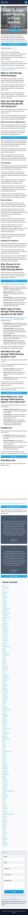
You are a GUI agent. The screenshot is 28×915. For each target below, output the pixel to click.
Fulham (4, 724)
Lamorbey (4, 722)
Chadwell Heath (6, 728)
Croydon (4, 759)
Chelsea (4, 686)
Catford (4, 657)
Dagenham (4, 734)
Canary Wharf (8, 503)
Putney (4, 730)
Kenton (4, 805)
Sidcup (4, 717)
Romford (4, 763)
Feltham (4, 837)
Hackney (4, 598)
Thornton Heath (6, 738)
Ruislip (4, 841)
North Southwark (6, 608)
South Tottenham (6, 646)
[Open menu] (26, 2)
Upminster (4, 797)
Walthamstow (5, 669)
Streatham (4, 701)
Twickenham (5, 807)
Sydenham (4, 688)
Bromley (3, 503)
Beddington (5, 768)
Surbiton (4, 818)
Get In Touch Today (14, 44)
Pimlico (4, 650)
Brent (3, 740)
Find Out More (14, 280)
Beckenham (5, 707)
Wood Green (5, 690)
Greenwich (4, 604)
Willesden (4, 736)
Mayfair (4, 648)
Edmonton (4, 713)
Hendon (4, 747)
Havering (4, 782)
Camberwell (5, 627)
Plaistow (4, 602)
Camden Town (5, 652)
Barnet (3, 776)
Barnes (4, 749)
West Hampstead (6, 709)
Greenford (4, 812)
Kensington (5, 698)
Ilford (3, 671)
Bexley (4, 742)
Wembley (4, 778)
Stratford (4, 600)
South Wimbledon (6, 751)
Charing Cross (5, 629)
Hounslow (4, 822)
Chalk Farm (5, 667)
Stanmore (4, 816)
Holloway (4, 644)
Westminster (5, 631)
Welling (4, 703)
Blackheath (5, 625)
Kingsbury (4, 770)
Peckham (4, 610)
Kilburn (4, 705)
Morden (4, 761)
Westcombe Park (6, 613)
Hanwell (4, 803)
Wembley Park (5, 774)
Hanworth (4, 833)
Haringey (4, 680)
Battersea (4, 694)
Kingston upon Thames (7, 814)
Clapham (4, 673)
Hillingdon (4, 839)
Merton (4, 745)
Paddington (5, 684)
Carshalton (4, 784)
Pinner (3, 830)
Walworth (4, 606)
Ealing (3, 799)
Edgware (4, 793)
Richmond (4, 789)
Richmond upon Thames (8, 791)
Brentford (4, 786)
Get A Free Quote (14, 576)
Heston (4, 828)
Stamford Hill (5, 640)
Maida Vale (5, 696)
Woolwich (4, 642)
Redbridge (4, 675)
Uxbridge (4, 845)
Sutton (3, 801)
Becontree (4, 711)
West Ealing (5, 795)
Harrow (4, 810)
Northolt (4, 824)
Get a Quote (13, 30)
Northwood (4, 843)
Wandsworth (5, 715)
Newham (4, 619)
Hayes (3, 835)
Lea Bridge (4, 615)
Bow (13, 503)
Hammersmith (5, 732)
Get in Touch (14, 137)
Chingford (4, 719)
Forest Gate (5, 623)
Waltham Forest (6, 678)
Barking (4, 663)
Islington (4, 621)
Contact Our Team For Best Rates (14, 392)
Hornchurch (5, 780)
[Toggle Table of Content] (13, 48)
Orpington (4, 772)
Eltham (4, 682)
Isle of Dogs (5, 596)
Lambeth (4, 661)
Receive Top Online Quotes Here (14, 506)
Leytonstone (5, 638)
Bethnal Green (18, 503)
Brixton (4, 659)
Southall (4, 826)
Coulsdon (4, 820)
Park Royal (4, 766)
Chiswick (4, 757)
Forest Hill (4, 665)
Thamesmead (5, 692)
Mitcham (4, 753)
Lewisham (4, 634)
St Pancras (4, 636)
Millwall (23, 503)
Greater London (6, 617)
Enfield (4, 755)
